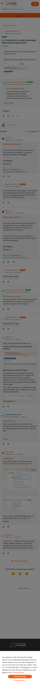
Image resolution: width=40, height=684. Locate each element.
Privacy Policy (18, 672)
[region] (20, 667)
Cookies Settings (19, 680)
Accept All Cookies (20, 676)
